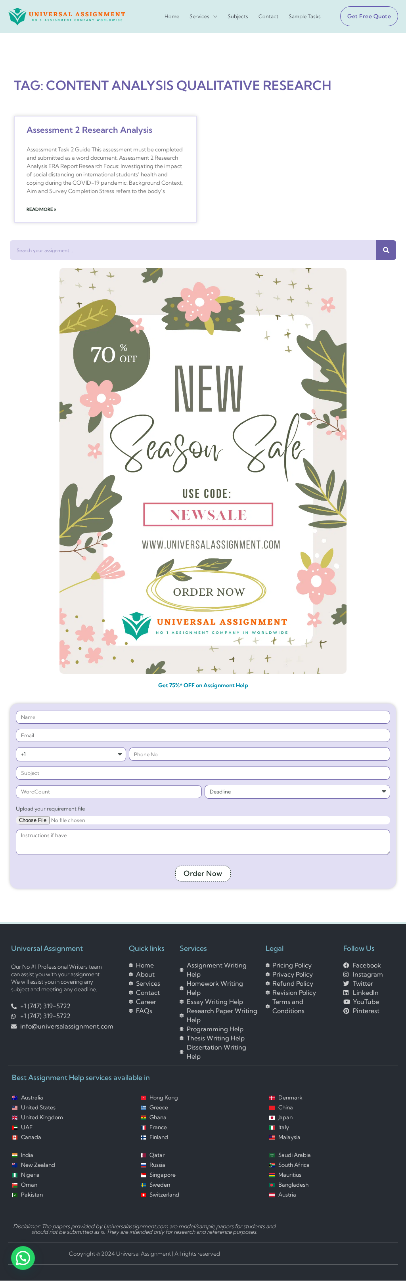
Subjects (238, 16)
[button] (366, 16)
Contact (268, 16)
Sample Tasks (305, 16)
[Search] (386, 250)
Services (199, 16)
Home (172, 16)
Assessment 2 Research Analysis (89, 129)
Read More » (41, 209)
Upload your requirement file (50, 808)
